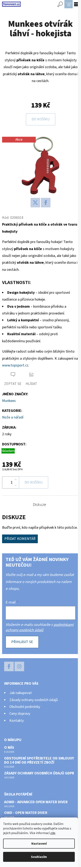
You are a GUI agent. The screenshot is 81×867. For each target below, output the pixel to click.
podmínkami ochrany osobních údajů (40, 627)
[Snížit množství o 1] (16, 485)
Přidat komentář (20, 538)
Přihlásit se (22, 642)
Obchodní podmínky (24, 706)
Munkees (9, 400)
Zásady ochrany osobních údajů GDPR (39, 773)
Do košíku (41, 119)
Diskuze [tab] (39, 504)
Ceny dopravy (19, 713)
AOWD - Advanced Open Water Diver (36, 802)
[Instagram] (19, 666)
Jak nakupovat (20, 692)
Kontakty (16, 720)
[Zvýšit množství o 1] (16, 479)
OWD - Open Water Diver (25, 813)
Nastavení (39, 843)
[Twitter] (35, 202)
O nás (9, 748)
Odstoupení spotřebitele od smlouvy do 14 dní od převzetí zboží (39, 760)
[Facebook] (45, 202)
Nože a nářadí (12, 417)
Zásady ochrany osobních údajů (33, 700)
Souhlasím (39, 857)
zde (52, 833)
